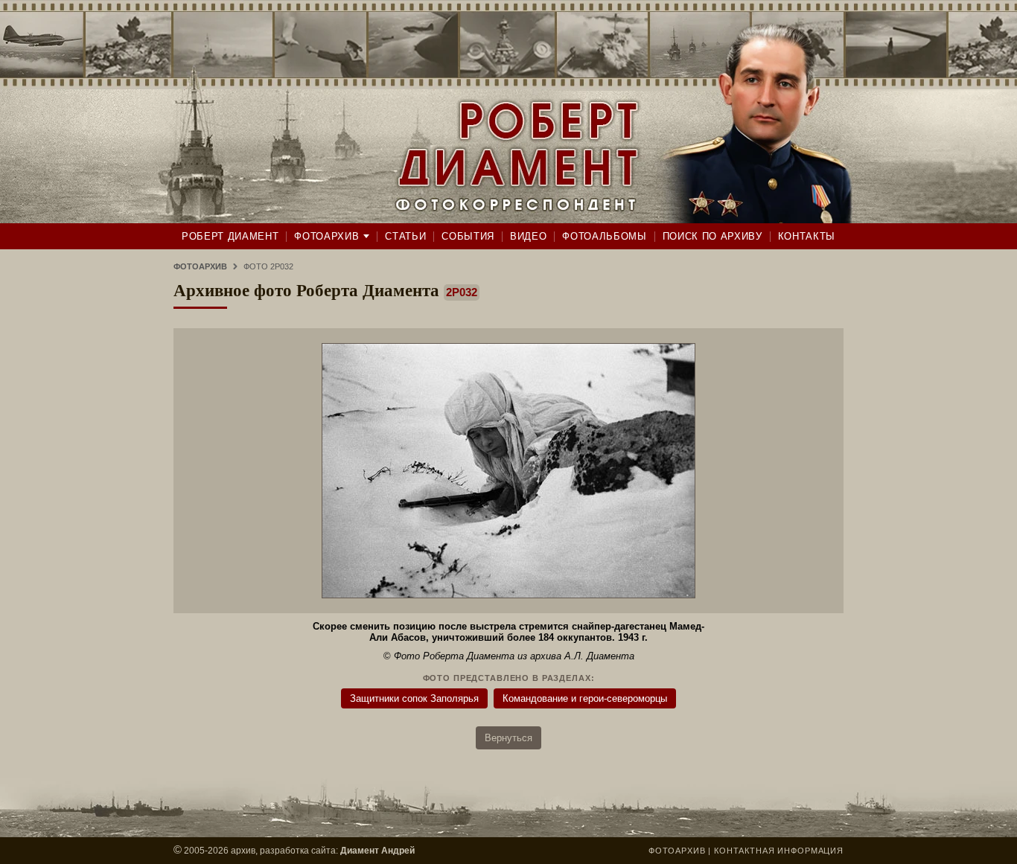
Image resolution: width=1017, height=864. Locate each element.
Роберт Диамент (230, 236)
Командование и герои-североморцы (585, 698)
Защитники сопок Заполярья (414, 698)
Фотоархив (326, 236)
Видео (528, 236)
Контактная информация (779, 850)
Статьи (405, 236)
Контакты (806, 236)
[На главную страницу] (508, 111)
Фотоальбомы (604, 236)
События (467, 236)
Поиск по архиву (712, 236)
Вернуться (508, 737)
